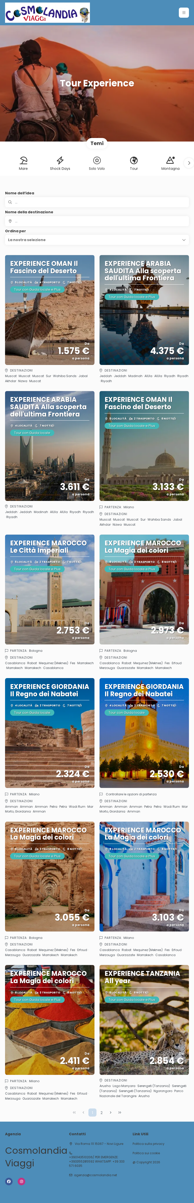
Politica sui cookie (146, 1153)
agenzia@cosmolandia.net (95, 1175)
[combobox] (97, 221)
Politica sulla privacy (148, 1144)
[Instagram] (21, 1181)
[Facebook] (9, 1181)
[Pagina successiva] (111, 1112)
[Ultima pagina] (120, 1112)
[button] (184, 13)
